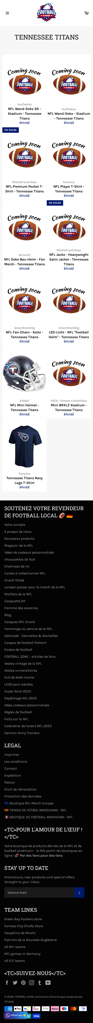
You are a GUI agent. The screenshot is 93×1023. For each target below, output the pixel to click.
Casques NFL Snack (19, 622)
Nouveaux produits (19, 538)
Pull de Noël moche (19, 677)
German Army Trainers (21, 733)
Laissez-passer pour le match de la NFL (34, 587)
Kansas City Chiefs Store (23, 926)
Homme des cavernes (21, 608)
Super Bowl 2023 (17, 691)
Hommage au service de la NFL (28, 629)
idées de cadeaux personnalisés (29, 552)
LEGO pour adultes (18, 684)
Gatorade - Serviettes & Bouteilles (31, 636)
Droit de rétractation (20, 789)
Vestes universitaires (20, 670)
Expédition (12, 775)
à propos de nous (17, 532)
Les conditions (15, 761)
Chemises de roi (17, 566)
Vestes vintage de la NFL (23, 663)
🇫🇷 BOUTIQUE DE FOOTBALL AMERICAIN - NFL (38, 817)
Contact (10, 768)
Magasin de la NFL (18, 545)
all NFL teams (14, 947)
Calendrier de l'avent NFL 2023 (27, 726)
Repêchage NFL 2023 (20, 698)
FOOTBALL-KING (24, 996)
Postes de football (18, 650)
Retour (9, 782)
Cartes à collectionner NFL (24, 573)
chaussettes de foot (19, 559)
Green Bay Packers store (23, 919)
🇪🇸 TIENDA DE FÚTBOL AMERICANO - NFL (35, 810)
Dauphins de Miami (20, 933)
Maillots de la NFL (18, 594)
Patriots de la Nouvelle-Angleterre (30, 940)
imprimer (11, 754)
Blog (7, 615)
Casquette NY (15, 601)
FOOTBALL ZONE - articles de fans (30, 656)
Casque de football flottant (25, 643)
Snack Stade (14, 580)
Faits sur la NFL (16, 719)
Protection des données (22, 796)
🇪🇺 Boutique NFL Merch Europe (28, 803)
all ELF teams (14, 961)
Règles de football (18, 712)
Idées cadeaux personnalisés (26, 705)
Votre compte (14, 525)
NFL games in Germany (22, 954)
